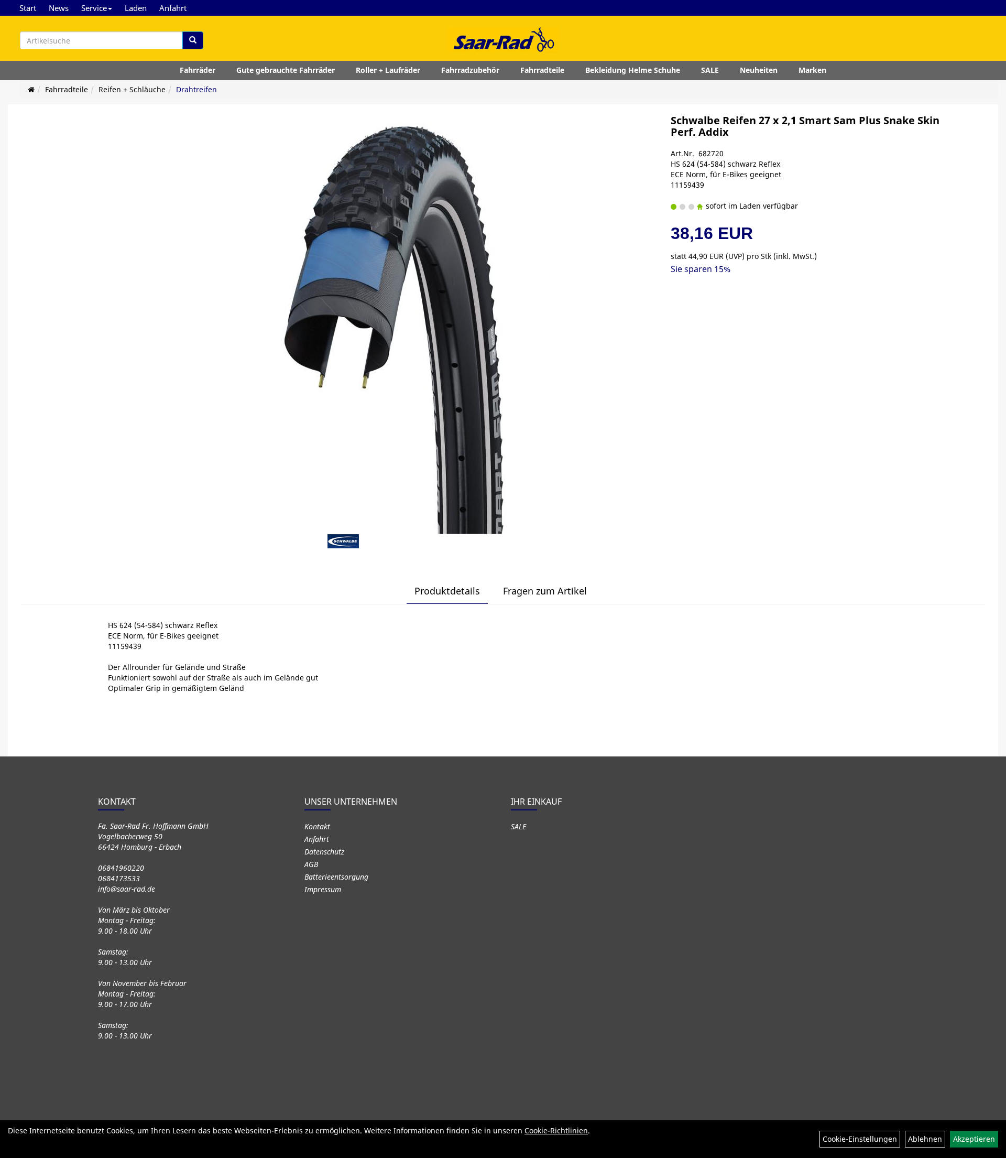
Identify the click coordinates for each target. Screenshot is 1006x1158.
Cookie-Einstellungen (860, 1139)
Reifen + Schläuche (132, 89)
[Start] (31, 89)
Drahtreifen (196, 89)
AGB (311, 864)
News (59, 8)
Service (94, 8)
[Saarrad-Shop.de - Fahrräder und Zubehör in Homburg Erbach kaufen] (503, 39)
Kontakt (317, 826)
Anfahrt (173, 8)
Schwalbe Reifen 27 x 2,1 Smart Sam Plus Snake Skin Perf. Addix (805, 126)
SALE (710, 70)
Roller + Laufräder (388, 70)
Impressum (322, 889)
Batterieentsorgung (336, 877)
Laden (136, 8)
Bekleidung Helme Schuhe (632, 70)
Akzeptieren (974, 1139)
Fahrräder (197, 70)
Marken (812, 70)
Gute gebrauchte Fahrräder (285, 70)
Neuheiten (759, 70)
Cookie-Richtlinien (556, 1130)
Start (27, 8)
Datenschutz (324, 852)
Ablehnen (925, 1139)
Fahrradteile (542, 70)
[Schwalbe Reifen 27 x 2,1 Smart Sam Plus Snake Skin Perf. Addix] (400, 324)
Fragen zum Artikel (545, 591)
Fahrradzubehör (470, 70)
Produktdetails (447, 591)
